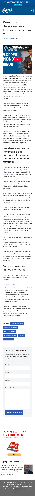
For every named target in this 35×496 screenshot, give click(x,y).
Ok (17, 492)
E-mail (7, 372)
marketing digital (8, 174)
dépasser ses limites (17, 323)
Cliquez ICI (18, 5)
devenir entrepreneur (10, 327)
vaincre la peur (8, 339)
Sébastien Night (9, 38)
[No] (33, 488)
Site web (7, 380)
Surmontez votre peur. (12, 285)
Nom (7, 365)
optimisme (21, 335)
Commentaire (9, 388)
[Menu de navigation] (31, 10)
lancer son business (10, 335)
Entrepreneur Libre (9, 331)
